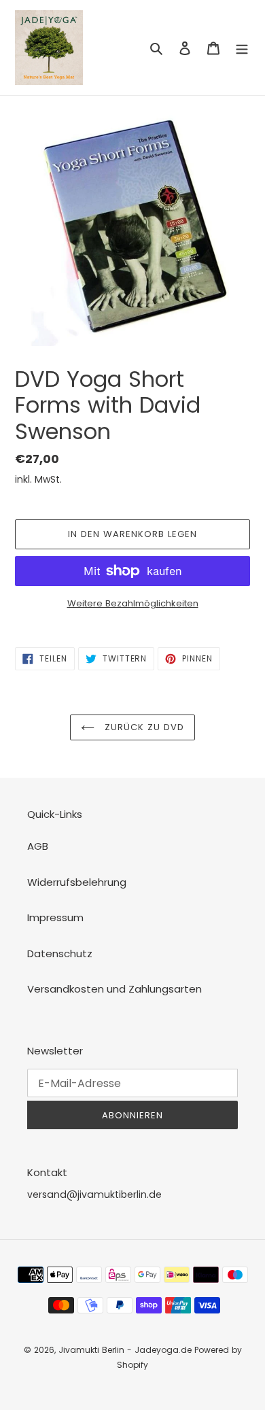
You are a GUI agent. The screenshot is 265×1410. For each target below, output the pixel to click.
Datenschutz (59, 953)
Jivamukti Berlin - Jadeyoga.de (125, 1350)
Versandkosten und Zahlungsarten (114, 989)
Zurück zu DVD (143, 727)
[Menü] (242, 48)
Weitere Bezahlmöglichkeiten (132, 603)
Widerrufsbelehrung (76, 882)
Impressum (55, 917)
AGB (37, 846)
